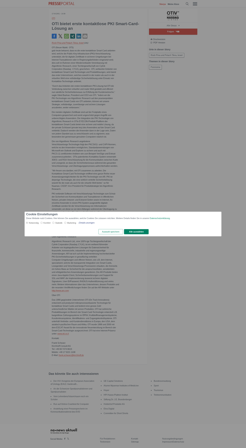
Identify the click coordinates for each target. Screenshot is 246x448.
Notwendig (34, 223)
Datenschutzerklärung (160, 218)
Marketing (71, 223)
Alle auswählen (136, 232)
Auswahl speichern (110, 232)
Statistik (58, 223)
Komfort (46, 223)
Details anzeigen (87, 223)
